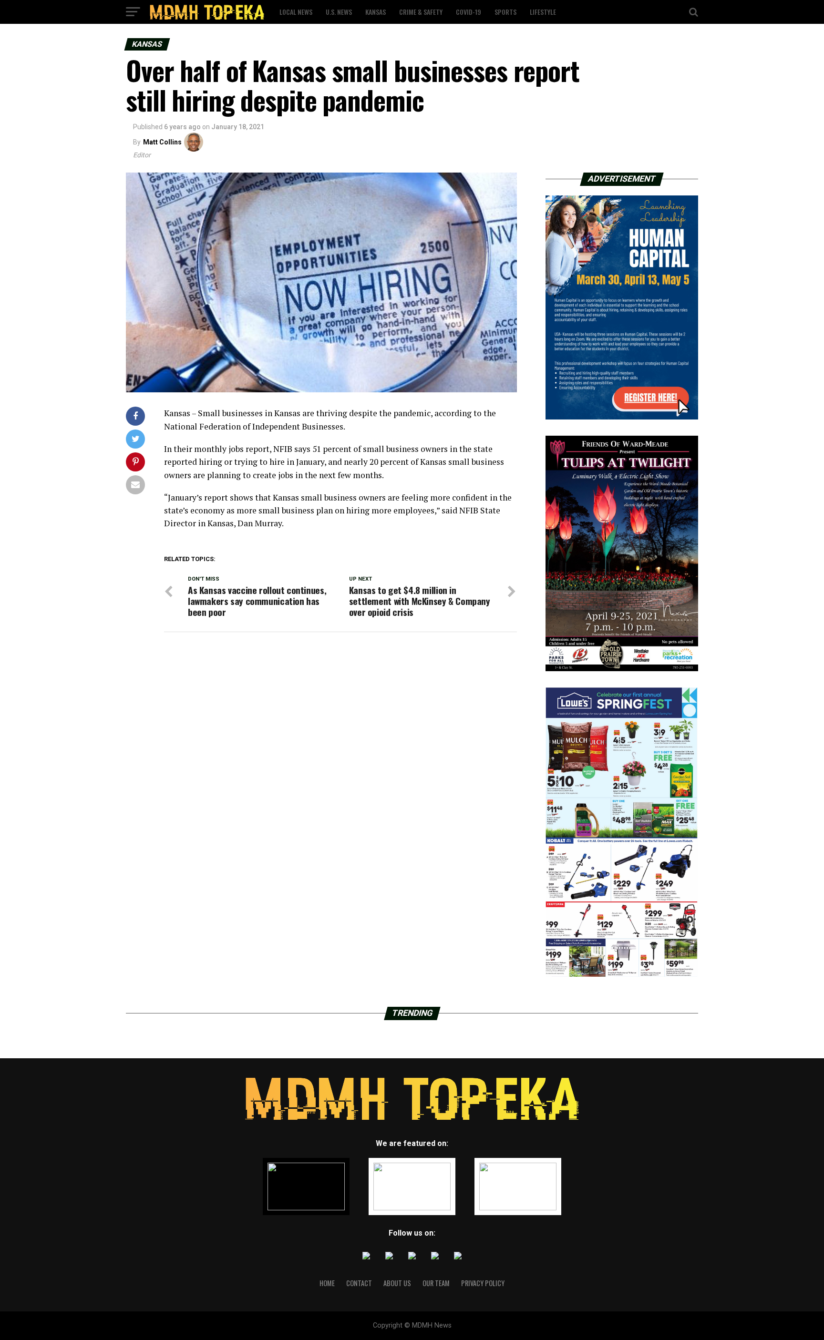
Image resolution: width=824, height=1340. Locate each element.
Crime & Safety (421, 12)
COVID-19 (468, 12)
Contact (359, 1283)
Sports (505, 12)
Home (327, 1283)
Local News (295, 12)
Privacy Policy (483, 1283)
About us (397, 1283)
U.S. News (339, 12)
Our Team (436, 1283)
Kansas (375, 12)
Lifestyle (543, 12)
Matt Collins (162, 142)
